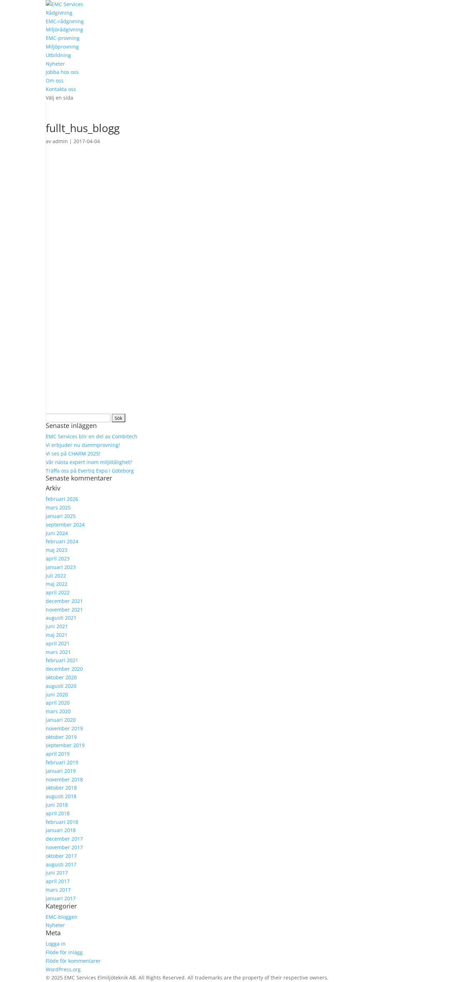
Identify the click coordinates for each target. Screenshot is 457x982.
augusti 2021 (61, 617)
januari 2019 (61, 770)
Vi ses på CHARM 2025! (73, 453)
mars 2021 (58, 652)
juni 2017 (57, 872)
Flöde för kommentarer (73, 960)
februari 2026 (62, 498)
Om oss (55, 80)
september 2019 (65, 745)
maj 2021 (56, 634)
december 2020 (64, 668)
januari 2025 (61, 516)
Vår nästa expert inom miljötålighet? (89, 462)
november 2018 (64, 779)
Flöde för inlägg (64, 952)
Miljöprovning (62, 46)
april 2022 (58, 592)
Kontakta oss (61, 89)
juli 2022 (56, 575)
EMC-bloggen (61, 916)
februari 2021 (62, 660)
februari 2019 (62, 762)
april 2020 (58, 702)
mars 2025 (58, 507)
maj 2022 (56, 583)
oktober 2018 (61, 787)
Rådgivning (59, 12)
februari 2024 (62, 541)
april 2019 (58, 753)
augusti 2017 (61, 864)
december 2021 (64, 601)
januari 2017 (61, 898)
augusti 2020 (61, 686)
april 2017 (58, 881)
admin (60, 141)
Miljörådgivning (64, 29)
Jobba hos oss (62, 72)
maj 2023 (56, 550)
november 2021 (64, 609)
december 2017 (64, 838)
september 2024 (65, 524)
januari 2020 (61, 719)
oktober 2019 (61, 737)
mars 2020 (58, 711)
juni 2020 (57, 694)
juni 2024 (57, 533)
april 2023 (58, 558)
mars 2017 (58, 889)
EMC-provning (63, 38)
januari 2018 (61, 830)
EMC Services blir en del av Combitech (91, 436)
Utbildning (58, 55)
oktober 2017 (61, 855)
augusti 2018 (61, 796)
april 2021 (58, 643)
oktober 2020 (61, 677)
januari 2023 (61, 567)
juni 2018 (57, 804)
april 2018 (58, 813)
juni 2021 (57, 626)
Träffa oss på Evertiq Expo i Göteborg (90, 470)
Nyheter (55, 63)
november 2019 (64, 728)
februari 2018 (62, 822)
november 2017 (64, 847)
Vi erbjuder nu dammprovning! (83, 445)
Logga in (56, 943)
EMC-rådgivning (65, 21)
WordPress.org (63, 969)
